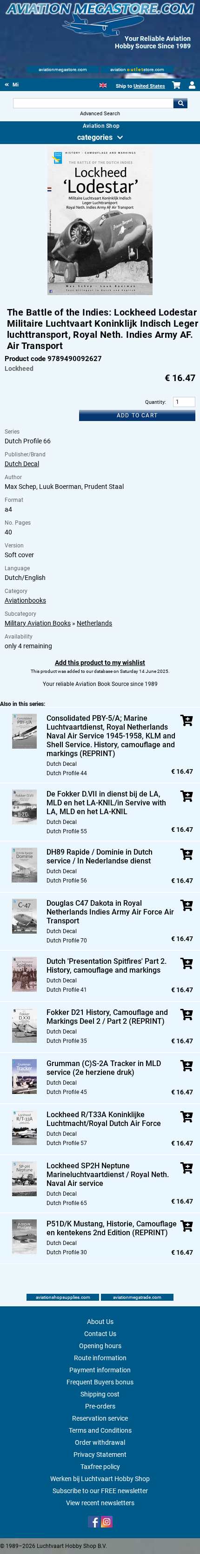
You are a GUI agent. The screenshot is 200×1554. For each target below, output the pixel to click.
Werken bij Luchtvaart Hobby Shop (100, 1478)
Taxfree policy (100, 1466)
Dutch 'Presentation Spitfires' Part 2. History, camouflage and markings (107, 966)
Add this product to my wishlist (100, 662)
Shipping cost (100, 1394)
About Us (100, 1321)
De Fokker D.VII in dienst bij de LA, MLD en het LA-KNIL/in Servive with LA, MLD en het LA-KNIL (106, 803)
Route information (100, 1358)
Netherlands (94, 623)
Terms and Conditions (100, 1430)
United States (149, 86)
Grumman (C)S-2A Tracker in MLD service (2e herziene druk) (104, 1068)
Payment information (100, 1370)
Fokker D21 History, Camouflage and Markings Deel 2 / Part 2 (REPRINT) (107, 1017)
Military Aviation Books (38, 623)
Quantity (155, 402)
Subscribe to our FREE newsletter (100, 1491)
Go (180, 103)
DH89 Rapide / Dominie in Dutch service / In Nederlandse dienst (100, 856)
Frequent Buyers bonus (100, 1382)
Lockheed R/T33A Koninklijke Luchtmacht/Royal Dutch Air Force (104, 1119)
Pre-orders (100, 1406)
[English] (103, 84)
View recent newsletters (100, 1503)
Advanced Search (100, 114)
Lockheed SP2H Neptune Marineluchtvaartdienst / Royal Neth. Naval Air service (108, 1174)
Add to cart (137, 415)
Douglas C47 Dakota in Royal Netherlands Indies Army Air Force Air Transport (110, 912)
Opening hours (100, 1346)
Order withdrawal (100, 1442)
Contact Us (100, 1333)
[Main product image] (100, 293)
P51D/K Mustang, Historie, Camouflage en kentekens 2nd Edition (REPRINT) (112, 1228)
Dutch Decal (22, 464)
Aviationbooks (25, 600)
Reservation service (100, 1418)
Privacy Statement (100, 1454)
